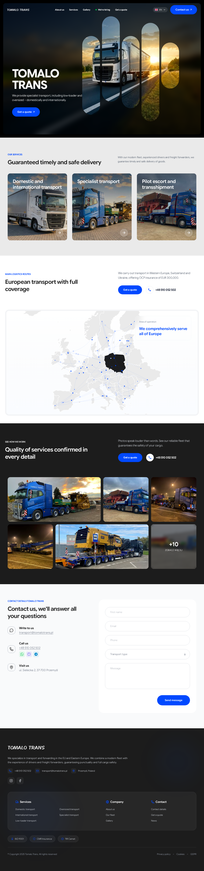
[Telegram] (36, 654)
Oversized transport (69, 809)
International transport (26, 815)
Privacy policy (164, 854)
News (154, 820)
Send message (173, 700)
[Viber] (29, 654)
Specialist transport (69, 815)
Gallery (109, 820)
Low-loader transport (25, 820)
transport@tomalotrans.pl (36, 632)
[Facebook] (20, 780)
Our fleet (110, 815)
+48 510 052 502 (29, 648)
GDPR (193, 854)
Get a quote (130, 289)
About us (110, 809)
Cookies (180, 854)
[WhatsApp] (22, 654)
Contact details (158, 809)
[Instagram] (11, 780)
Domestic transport (25, 809)
